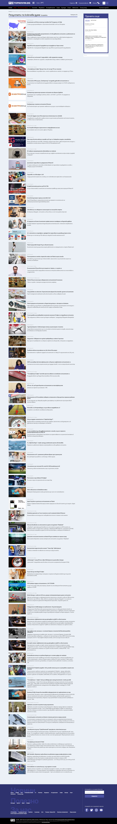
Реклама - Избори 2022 (50, 812)
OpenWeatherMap (46, 822)
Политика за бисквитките (62, 812)
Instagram (96, 810)
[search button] (107, 3)
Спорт (69, 7)
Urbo (42, 812)
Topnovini (13, 820)
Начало (12, 792)
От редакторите (50, 7)
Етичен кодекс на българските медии (19, 813)
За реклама (36, 812)
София (58, 7)
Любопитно (75, 7)
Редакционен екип (22, 812)
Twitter (91, 810)
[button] (73, 3)
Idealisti (10, 7)
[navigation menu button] (33, 3)
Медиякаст (41, 7)
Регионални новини (23, 7)
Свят (15, 7)
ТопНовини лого (19, 3)
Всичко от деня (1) (103, 7)
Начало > (11, 11)
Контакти (30, 812)
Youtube (101, 810)
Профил (28, 803)
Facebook (87, 810)
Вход (104, 3)
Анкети (18, 803)
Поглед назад (83, 7)
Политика (34, 7)
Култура (63, 7)
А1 (29, 7)
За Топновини (13, 812)
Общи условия (73, 812)
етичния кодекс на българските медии (66, 819)
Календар (13, 803)
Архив (23, 803)
